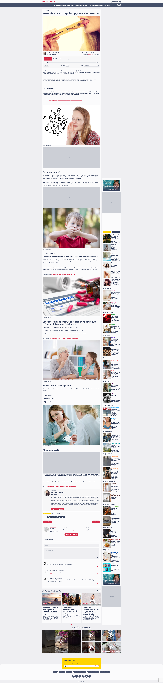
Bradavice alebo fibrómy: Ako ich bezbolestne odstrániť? (64, 338)
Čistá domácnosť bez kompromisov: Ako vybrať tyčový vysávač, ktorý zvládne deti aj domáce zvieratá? (115, 557)
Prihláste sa (53, 527)
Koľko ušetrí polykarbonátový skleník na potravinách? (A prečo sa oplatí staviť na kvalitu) (115, 448)
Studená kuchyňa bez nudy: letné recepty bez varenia (115, 543)
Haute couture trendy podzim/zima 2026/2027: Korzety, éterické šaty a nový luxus (115, 365)
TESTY (80, 5)
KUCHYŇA (113, 530)
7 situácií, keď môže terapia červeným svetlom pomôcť (115, 318)
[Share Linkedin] (60, 517)
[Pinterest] (118, 1)
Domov (44, 10)
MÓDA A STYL (114, 360)
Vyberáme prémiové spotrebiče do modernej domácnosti (114, 534)
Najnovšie (116, 232)
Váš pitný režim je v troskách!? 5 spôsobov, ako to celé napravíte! (65, 100)
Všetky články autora (57, 509)
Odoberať (96, 665)
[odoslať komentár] (97, 557)
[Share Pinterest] (57, 517)
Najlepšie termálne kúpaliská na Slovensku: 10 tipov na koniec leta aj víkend (115, 256)
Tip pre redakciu (105, 671)
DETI (112, 433)
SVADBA (103, 5)
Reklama (69, 671)
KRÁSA (54, 5)
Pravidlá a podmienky (79, 671)
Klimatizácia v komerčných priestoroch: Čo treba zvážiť (115, 499)
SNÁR (90, 5)
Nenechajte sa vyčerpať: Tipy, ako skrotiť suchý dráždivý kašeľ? (115, 387)
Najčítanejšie (107, 232)
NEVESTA (113, 290)
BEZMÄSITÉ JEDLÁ (115, 539)
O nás (55, 671)
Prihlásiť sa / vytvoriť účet (71, 534)
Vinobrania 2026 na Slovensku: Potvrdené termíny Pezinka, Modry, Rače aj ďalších (115, 238)
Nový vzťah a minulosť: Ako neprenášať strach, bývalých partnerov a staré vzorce (115, 342)
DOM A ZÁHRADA (115, 443)
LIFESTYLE (63, 5)
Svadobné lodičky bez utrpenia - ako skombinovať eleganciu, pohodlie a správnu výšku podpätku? (115, 296)
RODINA (113, 348)
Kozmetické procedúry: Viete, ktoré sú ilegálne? (63, 274)
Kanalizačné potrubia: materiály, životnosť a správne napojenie (114, 511)
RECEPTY (72, 5)
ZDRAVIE (77, 5)
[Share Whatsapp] (51, 517)
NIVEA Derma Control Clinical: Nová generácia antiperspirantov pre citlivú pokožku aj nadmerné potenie (115, 424)
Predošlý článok (47, 522)
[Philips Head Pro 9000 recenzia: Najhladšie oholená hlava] (111, 635)
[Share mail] (63, 517)
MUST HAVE (114, 302)
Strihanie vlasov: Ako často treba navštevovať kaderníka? (61, 486)
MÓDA (93, 5)
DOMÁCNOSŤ (114, 456)
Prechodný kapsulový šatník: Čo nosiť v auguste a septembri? (115, 247)
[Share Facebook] (48, 517)
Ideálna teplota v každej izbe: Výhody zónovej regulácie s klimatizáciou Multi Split (115, 522)
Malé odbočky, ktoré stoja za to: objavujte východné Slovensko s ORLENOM (115, 412)
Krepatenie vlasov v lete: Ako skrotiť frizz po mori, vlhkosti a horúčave (115, 265)
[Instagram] (116, 1)
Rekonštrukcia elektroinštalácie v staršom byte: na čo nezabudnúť (115, 489)
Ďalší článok (96, 522)
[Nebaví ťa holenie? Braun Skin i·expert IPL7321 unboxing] (91, 647)
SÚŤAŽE (107, 5)
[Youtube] (114, 1)
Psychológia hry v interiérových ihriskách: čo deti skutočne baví (115, 437)
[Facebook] (112, 1)
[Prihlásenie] (118, 5)
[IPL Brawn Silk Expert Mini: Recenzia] (111, 647)
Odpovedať (49, 566)
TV (109, 5)
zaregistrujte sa (75, 530)
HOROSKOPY (85, 5)
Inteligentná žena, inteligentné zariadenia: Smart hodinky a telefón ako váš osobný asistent (115, 399)
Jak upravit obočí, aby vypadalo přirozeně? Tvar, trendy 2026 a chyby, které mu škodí (115, 375)
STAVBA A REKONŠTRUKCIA (115, 484)
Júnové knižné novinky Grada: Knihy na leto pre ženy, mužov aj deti (115, 568)
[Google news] (86, 676)
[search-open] (120, 5)
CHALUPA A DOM (115, 506)
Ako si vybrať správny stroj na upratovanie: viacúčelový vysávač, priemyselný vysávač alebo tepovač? (115, 474)
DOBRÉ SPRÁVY (115, 407)
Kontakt (62, 671)
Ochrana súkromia (93, 671)
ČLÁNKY (113, 383)
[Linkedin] (120, 1)
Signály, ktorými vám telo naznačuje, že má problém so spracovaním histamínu (115, 329)
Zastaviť (46, 65)
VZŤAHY (68, 5)
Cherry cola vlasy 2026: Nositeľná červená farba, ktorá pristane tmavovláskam (115, 282)
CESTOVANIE (98, 5)
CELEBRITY (58, 5)
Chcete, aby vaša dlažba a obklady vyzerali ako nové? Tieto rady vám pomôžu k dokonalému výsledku (115, 461)
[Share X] (54, 517)
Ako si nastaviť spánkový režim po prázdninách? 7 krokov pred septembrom (115, 352)
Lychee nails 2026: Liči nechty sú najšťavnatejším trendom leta (115, 273)
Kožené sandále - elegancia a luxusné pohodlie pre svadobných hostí (115, 306)
